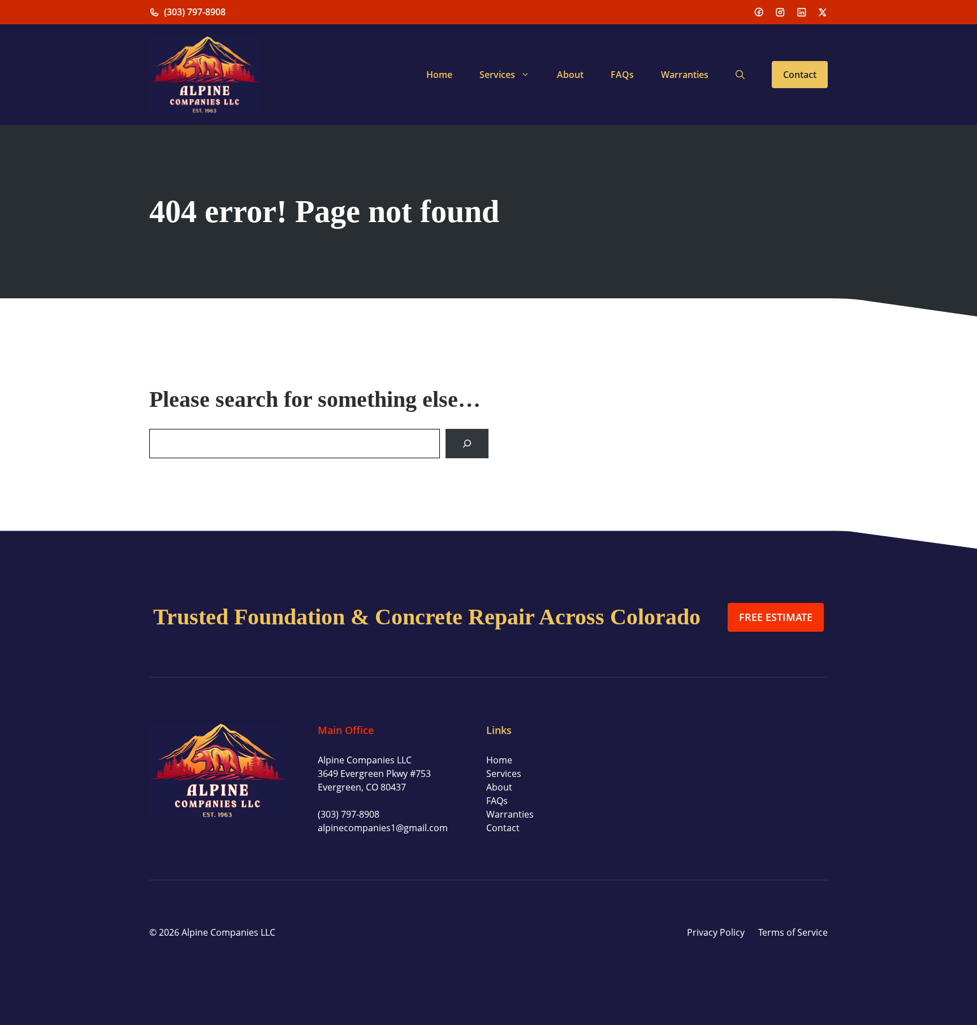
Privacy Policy (716, 932)
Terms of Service (793, 932)
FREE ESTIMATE (775, 617)
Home (439, 74)
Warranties (684, 74)
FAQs (622, 74)
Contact (799, 74)
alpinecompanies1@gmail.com (383, 828)
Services (497, 74)
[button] (740, 75)
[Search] (467, 443)
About (570, 74)
